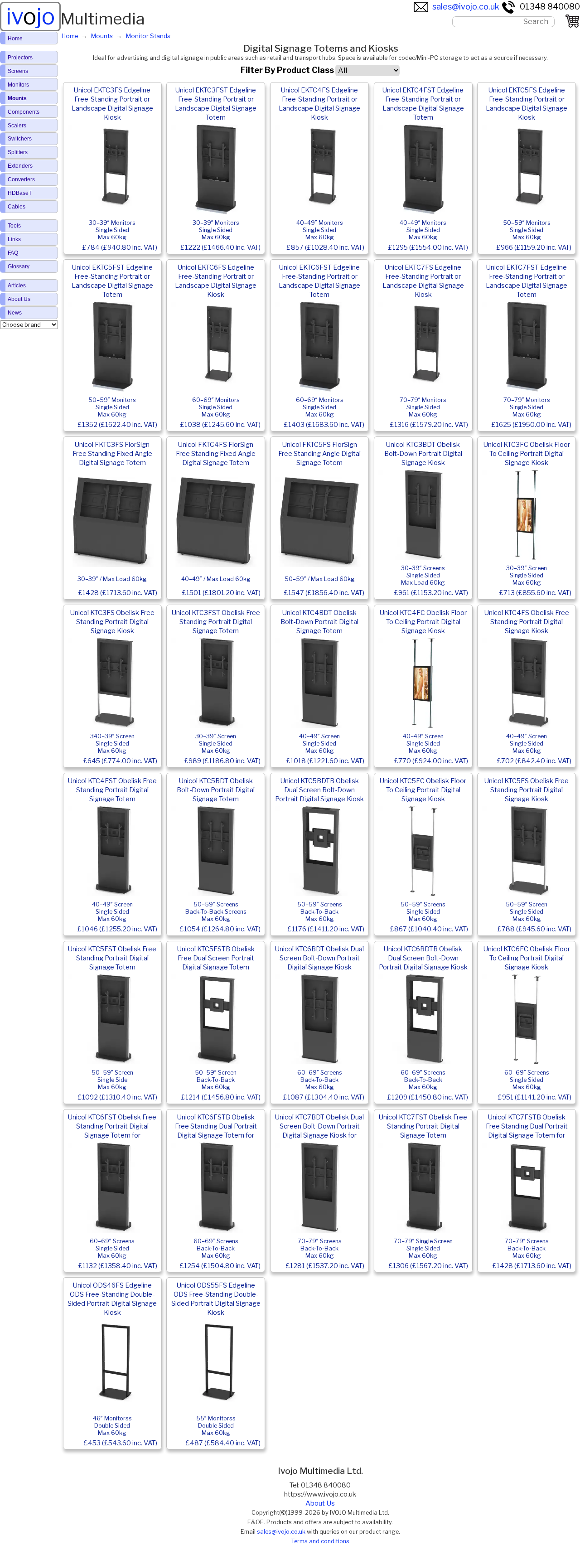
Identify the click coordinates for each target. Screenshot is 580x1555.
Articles (17, 285)
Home (15, 38)
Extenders (20, 166)
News (15, 313)
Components (23, 112)
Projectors (20, 57)
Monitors (18, 85)
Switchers (20, 139)
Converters (21, 179)
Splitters (18, 152)
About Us (320, 1503)
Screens (18, 71)
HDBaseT (20, 193)
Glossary (18, 266)
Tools (14, 226)
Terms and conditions (320, 1541)
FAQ (13, 253)
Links (14, 239)
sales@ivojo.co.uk (465, 6)
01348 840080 (550, 6)
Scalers (17, 125)
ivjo (30, 16)
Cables (16, 206)
